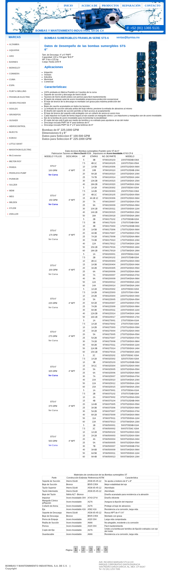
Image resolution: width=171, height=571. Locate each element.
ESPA (12, 85)
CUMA (12, 79)
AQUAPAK (14, 50)
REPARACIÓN (131, 5)
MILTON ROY (15, 161)
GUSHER (13, 120)
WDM (11, 190)
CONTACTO (152, 5)
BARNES (13, 62)
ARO (11, 56)
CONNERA (14, 74)
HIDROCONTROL (17, 126)
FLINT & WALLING (17, 91)
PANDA (12, 167)
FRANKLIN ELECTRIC (19, 97)
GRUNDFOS (15, 114)
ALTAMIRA (14, 44)
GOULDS (13, 109)
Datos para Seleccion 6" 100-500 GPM (66, 136)
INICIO (68, 5)
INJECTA (13, 132)
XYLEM (12, 208)
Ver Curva (53, 239)
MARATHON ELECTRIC (20, 150)
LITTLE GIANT (15, 144)
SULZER (13, 185)
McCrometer (15, 155)
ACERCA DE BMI (89, 6)
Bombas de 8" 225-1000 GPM (60, 130)
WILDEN (13, 202)
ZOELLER (13, 214)
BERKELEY (14, 68)
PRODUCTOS (110, 5)
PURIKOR (14, 179)
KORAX (13, 138)
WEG (11, 196)
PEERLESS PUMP (17, 173)
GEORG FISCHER (17, 103)
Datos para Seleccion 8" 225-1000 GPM (66, 139)
